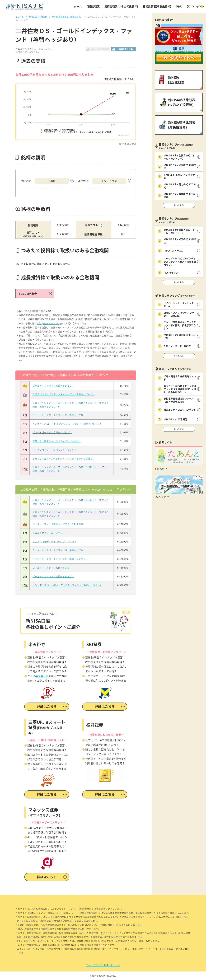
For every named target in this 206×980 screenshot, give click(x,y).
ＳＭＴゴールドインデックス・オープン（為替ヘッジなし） (64, 394)
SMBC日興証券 (28, 293)
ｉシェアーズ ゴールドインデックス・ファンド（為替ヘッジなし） (67, 424)
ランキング (193, 6)
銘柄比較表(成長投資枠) (157, 6)
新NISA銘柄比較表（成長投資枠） (67, 17)
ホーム (78, 6)
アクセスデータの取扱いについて (103, 965)
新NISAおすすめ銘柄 (38, 17)
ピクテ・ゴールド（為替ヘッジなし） (52, 432)
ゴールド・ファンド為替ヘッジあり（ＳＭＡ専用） (59, 524)
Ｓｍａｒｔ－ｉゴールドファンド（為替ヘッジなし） (60, 415)
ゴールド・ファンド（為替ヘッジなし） (53, 385)
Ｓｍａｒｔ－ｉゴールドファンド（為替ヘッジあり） (60, 559)
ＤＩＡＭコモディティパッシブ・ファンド (54, 450)
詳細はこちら (47, 706)
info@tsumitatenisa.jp (49, 323)
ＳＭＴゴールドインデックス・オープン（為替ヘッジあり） (64, 459)
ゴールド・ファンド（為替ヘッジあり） (53, 576)
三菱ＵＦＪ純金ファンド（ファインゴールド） (57, 441)
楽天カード (41, 676)
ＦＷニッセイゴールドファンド (49, 533)
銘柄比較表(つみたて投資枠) (121, 6)
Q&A (179, 6)
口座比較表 (93, 6)
